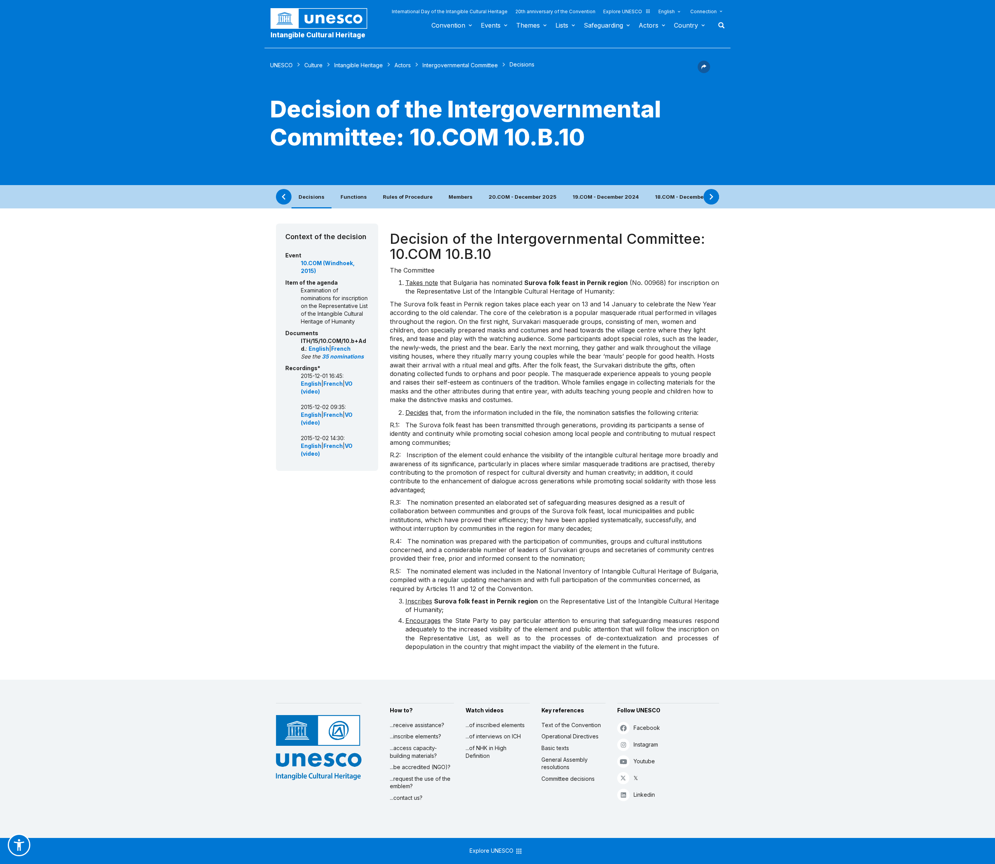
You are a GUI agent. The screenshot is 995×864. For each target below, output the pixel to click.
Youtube (644, 761)
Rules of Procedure (408, 197)
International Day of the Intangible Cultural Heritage (450, 11)
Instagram (646, 744)
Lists (561, 25)
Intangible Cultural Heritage (318, 35)
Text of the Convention (571, 725)
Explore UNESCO (622, 11)
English (666, 11)
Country (686, 25)
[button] (704, 71)
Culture (313, 65)
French (341, 348)
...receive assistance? (417, 725)
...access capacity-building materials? (413, 752)
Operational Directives (570, 736)
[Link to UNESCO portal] (323, 18)
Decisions (311, 197)
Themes (528, 25)
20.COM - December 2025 (523, 197)
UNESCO (281, 65)
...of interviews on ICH (493, 736)
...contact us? (406, 797)
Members (461, 197)
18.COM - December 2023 (688, 197)
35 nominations (343, 356)
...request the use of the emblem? (420, 782)
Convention (448, 25)
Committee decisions (568, 778)
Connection (703, 11)
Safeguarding (603, 25)
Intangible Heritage (358, 65)
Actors (648, 25)
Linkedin (644, 794)
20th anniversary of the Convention (555, 11)
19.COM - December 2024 (606, 197)
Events (491, 25)
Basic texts (555, 748)
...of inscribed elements (495, 725)
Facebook (647, 727)
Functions (353, 197)
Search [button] (719, 25)
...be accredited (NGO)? (420, 767)
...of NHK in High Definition (486, 752)
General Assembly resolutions (564, 763)
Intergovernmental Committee (460, 65)
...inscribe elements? (415, 736)
